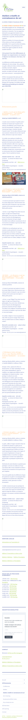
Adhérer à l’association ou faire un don (12, 553)
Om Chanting (6, 696)
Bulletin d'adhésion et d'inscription (11, 662)
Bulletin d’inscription (19, 557)
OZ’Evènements (6, 683)
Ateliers (5, 689)
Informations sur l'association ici (10, 542)
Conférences (6, 686)
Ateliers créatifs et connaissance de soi (13, 692)
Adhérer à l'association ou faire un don (12, 665)
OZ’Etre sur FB (11, 653)
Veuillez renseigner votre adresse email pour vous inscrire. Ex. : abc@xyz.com (13, 633)
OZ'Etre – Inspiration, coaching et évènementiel (12, 716)
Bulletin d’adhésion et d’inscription (11, 560)
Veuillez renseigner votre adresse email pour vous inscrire (13, 625)
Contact (4, 712)
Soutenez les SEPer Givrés (10, 699)
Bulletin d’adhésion (7, 557)
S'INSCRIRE (8, 637)
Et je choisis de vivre (8, 702)
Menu (23, 7)
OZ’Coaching (5, 708)
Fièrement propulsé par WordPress (9, 717)
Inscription (5, 582)
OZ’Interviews (5, 705)
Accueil (4, 680)
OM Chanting (14, 578)
